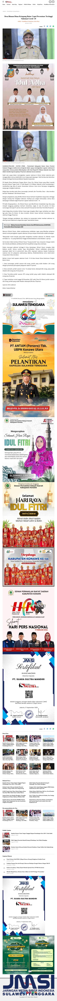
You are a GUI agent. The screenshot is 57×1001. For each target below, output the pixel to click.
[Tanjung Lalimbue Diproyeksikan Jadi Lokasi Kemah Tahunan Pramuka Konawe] (48, 766)
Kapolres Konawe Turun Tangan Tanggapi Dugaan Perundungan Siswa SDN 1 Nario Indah (8, 745)
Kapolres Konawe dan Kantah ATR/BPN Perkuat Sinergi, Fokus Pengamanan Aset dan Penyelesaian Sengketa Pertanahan (8, 772)
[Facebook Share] (44, 26)
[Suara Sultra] (9, 1)
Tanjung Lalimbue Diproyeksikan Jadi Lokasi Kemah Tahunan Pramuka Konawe (48, 772)
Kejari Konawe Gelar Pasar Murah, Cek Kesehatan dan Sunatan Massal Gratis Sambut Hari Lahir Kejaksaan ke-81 (21, 772)
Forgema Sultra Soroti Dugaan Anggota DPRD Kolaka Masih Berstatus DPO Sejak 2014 (48, 745)
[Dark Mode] (50, 1)
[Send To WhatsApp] (53, 26)
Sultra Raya (36, 21)
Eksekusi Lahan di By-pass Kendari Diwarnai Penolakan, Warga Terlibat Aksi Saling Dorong (34, 745)
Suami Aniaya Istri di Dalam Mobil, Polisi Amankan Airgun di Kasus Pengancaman (34, 772)
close (30, 971)
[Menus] (4, 1)
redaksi (19, 21)
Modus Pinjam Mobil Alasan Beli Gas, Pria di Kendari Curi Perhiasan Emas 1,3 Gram (21, 758)
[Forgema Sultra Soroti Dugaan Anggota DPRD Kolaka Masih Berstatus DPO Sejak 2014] (48, 738)
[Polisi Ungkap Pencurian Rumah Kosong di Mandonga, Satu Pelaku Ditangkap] (22, 738)
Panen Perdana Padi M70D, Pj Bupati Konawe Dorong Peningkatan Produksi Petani (26, 859)
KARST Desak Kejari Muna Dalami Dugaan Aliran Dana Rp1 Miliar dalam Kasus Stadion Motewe (8, 758)
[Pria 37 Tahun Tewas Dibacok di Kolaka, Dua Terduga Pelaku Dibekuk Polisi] (48, 752)
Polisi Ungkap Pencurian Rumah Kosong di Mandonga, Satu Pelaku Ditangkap (21, 745)
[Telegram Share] (50, 26)
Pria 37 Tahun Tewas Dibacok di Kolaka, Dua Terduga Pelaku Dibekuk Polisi (48, 758)
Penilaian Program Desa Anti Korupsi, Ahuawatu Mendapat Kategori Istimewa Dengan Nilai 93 (28, 863)
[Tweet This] (47, 26)
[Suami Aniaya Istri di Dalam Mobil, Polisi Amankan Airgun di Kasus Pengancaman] (35, 766)
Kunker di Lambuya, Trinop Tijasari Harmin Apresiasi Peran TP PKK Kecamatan (25, 867)
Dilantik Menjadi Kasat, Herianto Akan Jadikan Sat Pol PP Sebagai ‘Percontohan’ (25, 871)
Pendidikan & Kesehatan (27, 21)
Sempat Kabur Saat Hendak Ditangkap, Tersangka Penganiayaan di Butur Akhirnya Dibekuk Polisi (35, 758)
